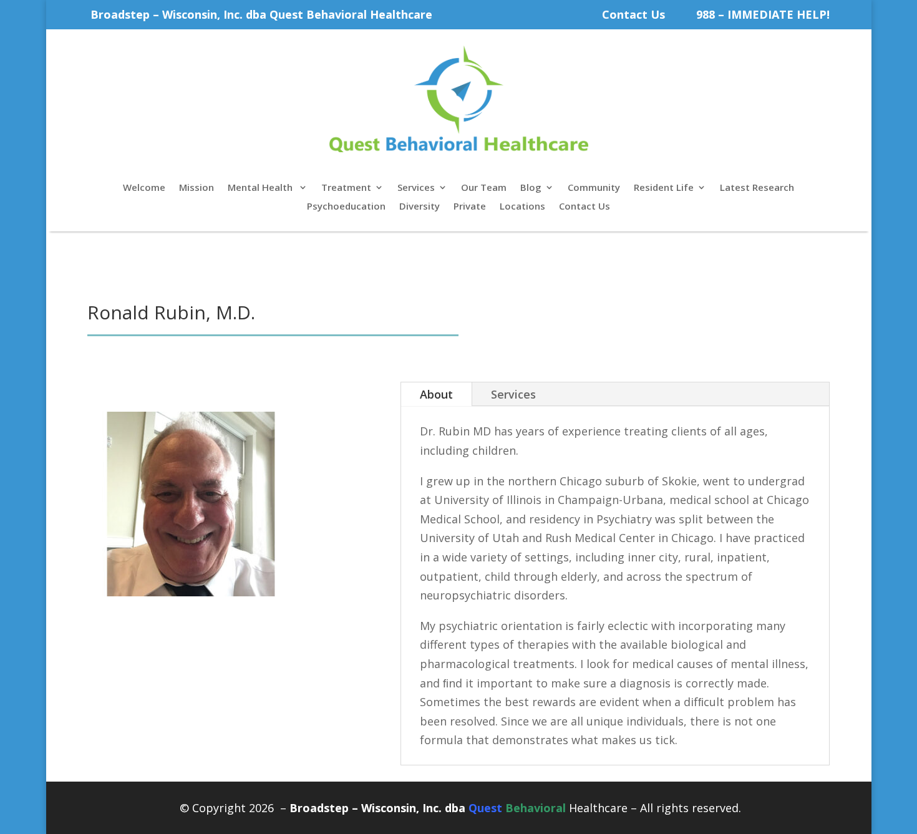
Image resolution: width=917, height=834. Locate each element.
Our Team (484, 188)
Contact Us (633, 14)
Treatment (346, 188)
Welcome (144, 188)
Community (594, 188)
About (436, 394)
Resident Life (664, 188)
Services (416, 188)
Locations (522, 206)
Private (470, 206)
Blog (530, 188)
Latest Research (757, 188)
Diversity (419, 206)
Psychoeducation (346, 206)
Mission (196, 188)
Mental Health (261, 188)
